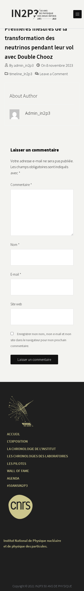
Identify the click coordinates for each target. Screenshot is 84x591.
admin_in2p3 (24, 65)
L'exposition (17, 441)
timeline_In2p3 (20, 73)
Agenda (13, 478)
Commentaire (21, 184)
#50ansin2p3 (17, 485)
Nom (15, 244)
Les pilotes (16, 463)
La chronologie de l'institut (31, 449)
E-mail (15, 274)
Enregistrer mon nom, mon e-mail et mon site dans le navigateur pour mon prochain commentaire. (40, 340)
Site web (16, 304)
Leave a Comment (54, 73)
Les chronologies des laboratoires (37, 456)
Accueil (13, 434)
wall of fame (18, 471)
